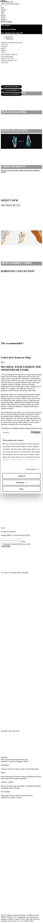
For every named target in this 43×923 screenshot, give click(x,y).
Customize (20, 482)
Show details (31, 469)
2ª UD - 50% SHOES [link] (11, 90)
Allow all (21, 476)
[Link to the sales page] (21, 222)
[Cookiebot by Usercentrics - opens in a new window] (30, 432)
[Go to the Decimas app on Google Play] (21, 711)
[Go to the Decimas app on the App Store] (21, 724)
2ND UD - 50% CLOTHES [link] (11, 86)
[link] (21, 559)
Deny (21, 489)
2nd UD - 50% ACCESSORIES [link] (11, 94)
